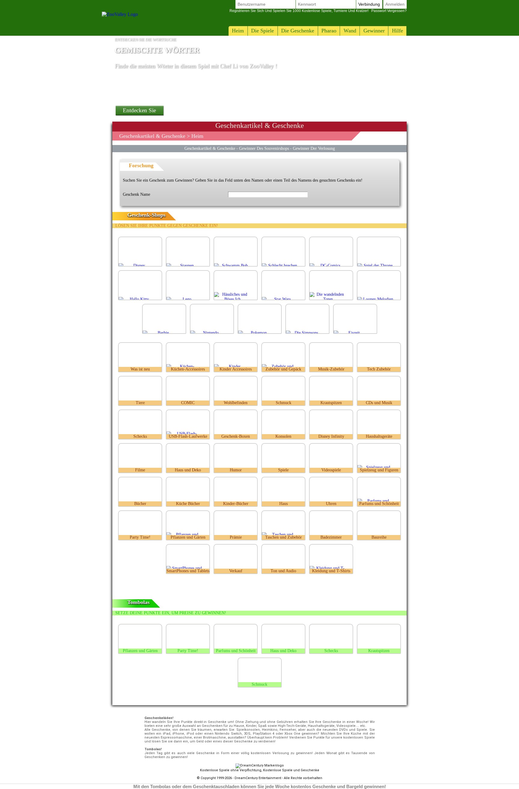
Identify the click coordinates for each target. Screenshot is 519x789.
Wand (350, 31)
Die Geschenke (297, 31)
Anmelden (395, 4)
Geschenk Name (136, 194)
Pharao (328, 31)
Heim (238, 31)
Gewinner (374, 31)
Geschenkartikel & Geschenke (152, 136)
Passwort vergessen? (318, 11)
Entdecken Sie (139, 110)
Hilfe (397, 31)
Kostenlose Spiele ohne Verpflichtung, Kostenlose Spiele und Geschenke (259, 770)
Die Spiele (262, 31)
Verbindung (369, 4)
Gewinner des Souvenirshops (264, 148)
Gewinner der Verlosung (314, 148)
